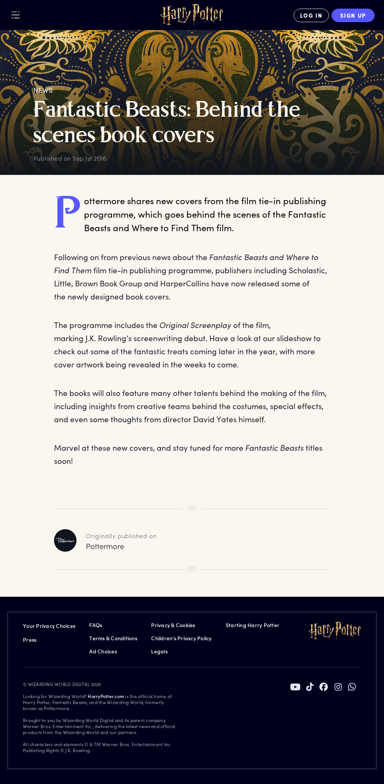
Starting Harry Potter (252, 625)
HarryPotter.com (106, 696)
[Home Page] (192, 15)
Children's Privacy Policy (181, 638)
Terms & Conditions (113, 638)
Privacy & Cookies (173, 625)
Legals (159, 651)
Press (29, 639)
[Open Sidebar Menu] (16, 15)
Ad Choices (103, 651)
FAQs (95, 625)
